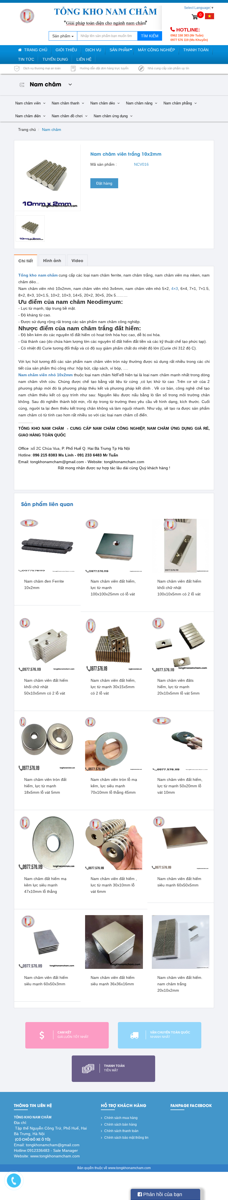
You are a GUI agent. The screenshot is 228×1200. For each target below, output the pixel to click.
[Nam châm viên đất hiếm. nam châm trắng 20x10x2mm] (180, 942)
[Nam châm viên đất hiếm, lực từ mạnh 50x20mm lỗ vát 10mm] (180, 744)
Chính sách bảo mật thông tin (125, 1138)
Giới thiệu (66, 50)
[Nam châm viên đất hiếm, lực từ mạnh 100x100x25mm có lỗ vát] (114, 546)
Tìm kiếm (149, 36)
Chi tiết (25, 260)
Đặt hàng (104, 183)
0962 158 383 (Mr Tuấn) (187, 35)
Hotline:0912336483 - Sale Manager (46, 1150)
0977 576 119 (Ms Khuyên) (189, 39)
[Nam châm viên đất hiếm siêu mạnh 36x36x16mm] (114, 942)
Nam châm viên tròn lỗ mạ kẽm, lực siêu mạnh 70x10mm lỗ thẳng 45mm (114, 786)
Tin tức (26, 59)
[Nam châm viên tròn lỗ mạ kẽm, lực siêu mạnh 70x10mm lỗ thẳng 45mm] (114, 744)
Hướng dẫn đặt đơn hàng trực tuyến (103, 68)
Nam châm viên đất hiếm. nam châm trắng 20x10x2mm (179, 984)
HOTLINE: (188, 30)
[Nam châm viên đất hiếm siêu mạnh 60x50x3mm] (47, 942)
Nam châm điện (28, 116)
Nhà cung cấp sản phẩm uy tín (168, 68)
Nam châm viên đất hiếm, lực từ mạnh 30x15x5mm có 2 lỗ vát (113, 686)
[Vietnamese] (209, 16)
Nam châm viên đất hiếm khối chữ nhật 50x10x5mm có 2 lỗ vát (46, 686)
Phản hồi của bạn (162, 1194)
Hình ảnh (52, 260)
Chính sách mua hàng (120, 1118)
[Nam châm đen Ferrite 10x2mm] (47, 546)
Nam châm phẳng (178, 103)
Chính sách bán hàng (120, 1124)
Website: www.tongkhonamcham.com (47, 1156)
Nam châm (51, 129)
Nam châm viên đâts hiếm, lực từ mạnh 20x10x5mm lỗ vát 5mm (178, 686)
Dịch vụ (93, 50)
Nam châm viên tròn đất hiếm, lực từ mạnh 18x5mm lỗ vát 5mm (45, 786)
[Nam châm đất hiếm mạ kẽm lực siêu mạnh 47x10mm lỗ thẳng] (47, 843)
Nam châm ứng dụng (111, 116)
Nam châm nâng (139, 103)
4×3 (174, 288)
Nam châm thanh (66, 103)
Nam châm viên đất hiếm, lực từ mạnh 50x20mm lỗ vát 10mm (179, 786)
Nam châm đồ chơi (68, 116)
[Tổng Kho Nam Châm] (27, 16)
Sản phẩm (120, 50)
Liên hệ (83, 59)
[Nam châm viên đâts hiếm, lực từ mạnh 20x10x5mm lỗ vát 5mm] (180, 644)
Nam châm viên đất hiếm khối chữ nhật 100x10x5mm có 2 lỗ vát (179, 587)
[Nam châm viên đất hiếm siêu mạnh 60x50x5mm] (180, 843)
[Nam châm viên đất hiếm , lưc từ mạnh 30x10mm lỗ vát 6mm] (114, 843)
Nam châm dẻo (103, 103)
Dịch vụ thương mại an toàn (42, 68)
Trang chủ (35, 50)
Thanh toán (196, 50)
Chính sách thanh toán (120, 1131)
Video (77, 260)
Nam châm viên (28, 103)
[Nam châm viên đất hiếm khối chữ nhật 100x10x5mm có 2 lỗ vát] (180, 546)
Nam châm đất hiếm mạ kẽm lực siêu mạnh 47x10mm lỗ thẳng (45, 885)
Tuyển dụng (55, 59)
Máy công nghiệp (156, 50)
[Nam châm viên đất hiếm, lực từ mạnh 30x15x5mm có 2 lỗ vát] (114, 644)
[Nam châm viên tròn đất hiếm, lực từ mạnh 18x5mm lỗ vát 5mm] (47, 744)
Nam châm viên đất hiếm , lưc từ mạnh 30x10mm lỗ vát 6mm (114, 885)
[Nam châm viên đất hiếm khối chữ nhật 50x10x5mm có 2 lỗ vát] (47, 644)
